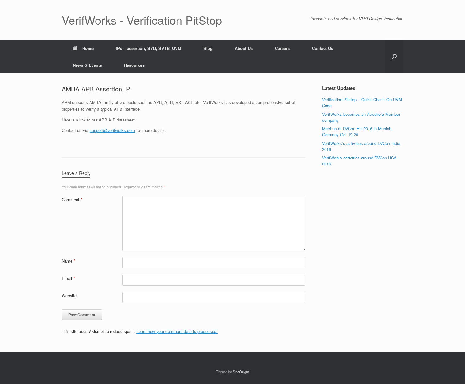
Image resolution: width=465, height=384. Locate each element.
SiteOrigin (241, 371)
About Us (244, 48)
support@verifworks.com (112, 130)
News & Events (87, 65)
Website (69, 296)
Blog (208, 48)
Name (68, 261)
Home (88, 48)
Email (68, 278)
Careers (282, 48)
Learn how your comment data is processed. (177, 331)
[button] (394, 56)
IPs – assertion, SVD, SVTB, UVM (148, 48)
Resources (134, 65)
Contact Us (322, 48)
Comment (72, 199)
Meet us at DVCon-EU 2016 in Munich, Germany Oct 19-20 (357, 132)
